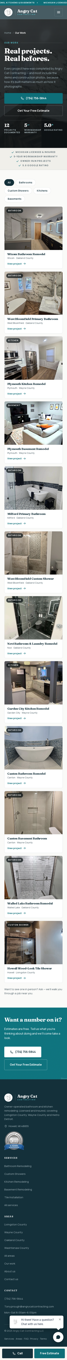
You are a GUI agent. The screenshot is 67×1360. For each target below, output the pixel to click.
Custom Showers (18, 190)
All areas (9, 1255)
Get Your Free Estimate (33, 111)
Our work (9, 1263)
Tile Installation (13, 1197)
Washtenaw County (16, 1248)
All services (11, 1205)
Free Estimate (49, 1353)
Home (7, 32)
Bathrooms (25, 182)
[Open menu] (58, 12)
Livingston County (15, 1224)
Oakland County (14, 1240)
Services (9, 1338)
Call (20, 1353)
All (9, 182)
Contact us (11, 1279)
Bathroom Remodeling (17, 1166)
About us (9, 1271)
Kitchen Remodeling (16, 1181)
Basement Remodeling (18, 1189)
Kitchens (42, 190)
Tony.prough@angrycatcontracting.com (29, 1306)
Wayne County (13, 1232)
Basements (14, 198)
